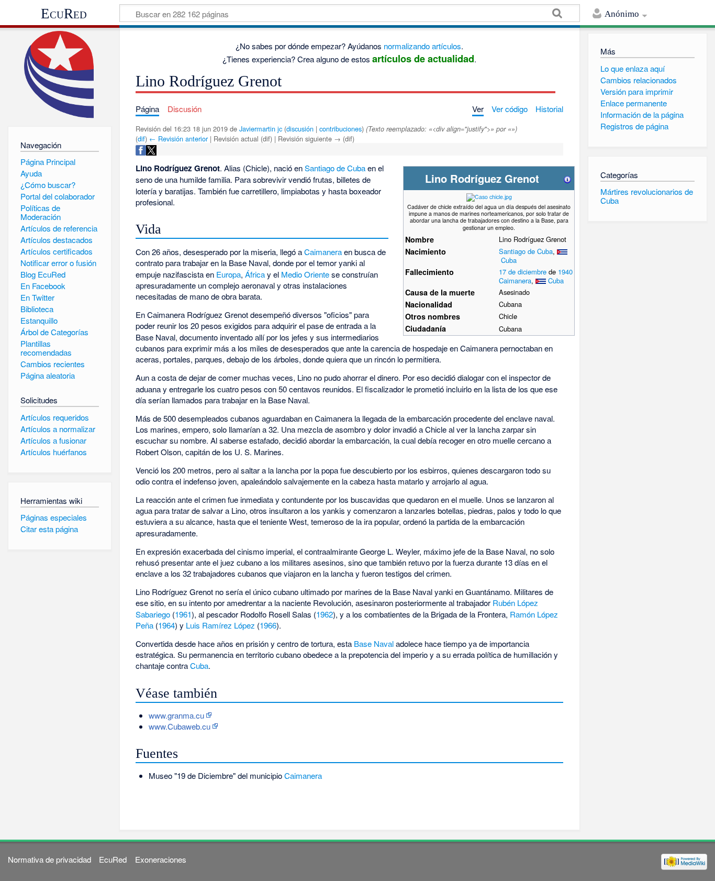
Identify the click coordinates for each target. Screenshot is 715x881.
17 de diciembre (522, 272)
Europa (228, 274)
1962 (324, 614)
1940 (565, 272)
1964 (166, 625)
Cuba (509, 260)
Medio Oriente (305, 274)
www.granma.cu (176, 715)
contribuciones (340, 129)
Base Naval (374, 643)
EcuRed (64, 13)
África (255, 274)
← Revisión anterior (178, 139)
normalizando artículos (422, 45)
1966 (268, 625)
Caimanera (515, 280)
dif (141, 139)
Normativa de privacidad (49, 859)
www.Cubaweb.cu (179, 726)
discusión (300, 129)
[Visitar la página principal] (59, 74)
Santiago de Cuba (526, 251)
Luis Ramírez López (220, 625)
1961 (183, 614)
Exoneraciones (160, 859)
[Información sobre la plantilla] (567, 178)
